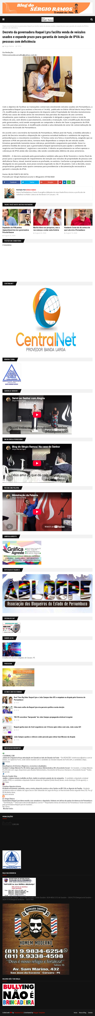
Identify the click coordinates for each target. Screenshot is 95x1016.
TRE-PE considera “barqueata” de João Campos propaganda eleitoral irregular (43, 717)
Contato (90, 1013)
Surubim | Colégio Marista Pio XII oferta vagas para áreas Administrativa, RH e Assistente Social (36, 768)
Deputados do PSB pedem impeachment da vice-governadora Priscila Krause (15, 230)
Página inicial (6, 26)
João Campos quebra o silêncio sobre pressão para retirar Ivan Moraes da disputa (44, 737)
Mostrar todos (8, 809)
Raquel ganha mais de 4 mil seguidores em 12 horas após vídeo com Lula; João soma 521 (47, 727)
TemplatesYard (18, 1013)
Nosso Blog (82, 1013)
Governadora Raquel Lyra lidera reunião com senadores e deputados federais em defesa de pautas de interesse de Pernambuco (47, 801)
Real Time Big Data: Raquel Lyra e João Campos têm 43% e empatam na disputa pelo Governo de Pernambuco (49, 698)
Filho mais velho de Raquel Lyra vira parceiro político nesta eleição (39, 707)
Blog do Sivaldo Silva (9, 776)
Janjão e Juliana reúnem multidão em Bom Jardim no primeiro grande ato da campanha (33, 778)
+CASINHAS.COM (8, 756)
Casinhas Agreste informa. (11, 786)
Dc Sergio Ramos (8, 799)
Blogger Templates (39, 1013)
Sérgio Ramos (9, 46)
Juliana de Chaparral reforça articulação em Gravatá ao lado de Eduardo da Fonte (30, 758)
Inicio (75, 1013)
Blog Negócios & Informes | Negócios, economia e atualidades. (24, 766)
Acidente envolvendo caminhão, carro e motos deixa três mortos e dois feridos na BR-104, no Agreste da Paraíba (42, 788)
